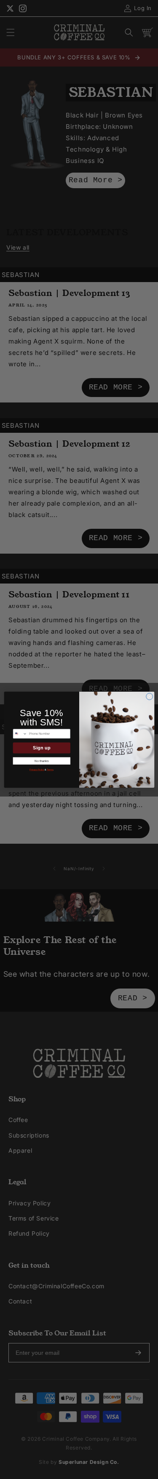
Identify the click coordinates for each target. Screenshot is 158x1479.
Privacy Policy (36, 769)
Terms (50, 769)
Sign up (41, 747)
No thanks (41, 760)
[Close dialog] (149, 696)
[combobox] (20, 733)
